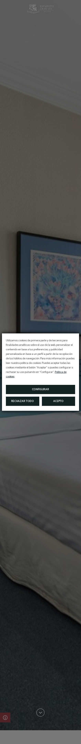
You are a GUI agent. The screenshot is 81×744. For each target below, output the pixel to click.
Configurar (40, 389)
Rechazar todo (22, 401)
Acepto (58, 401)
